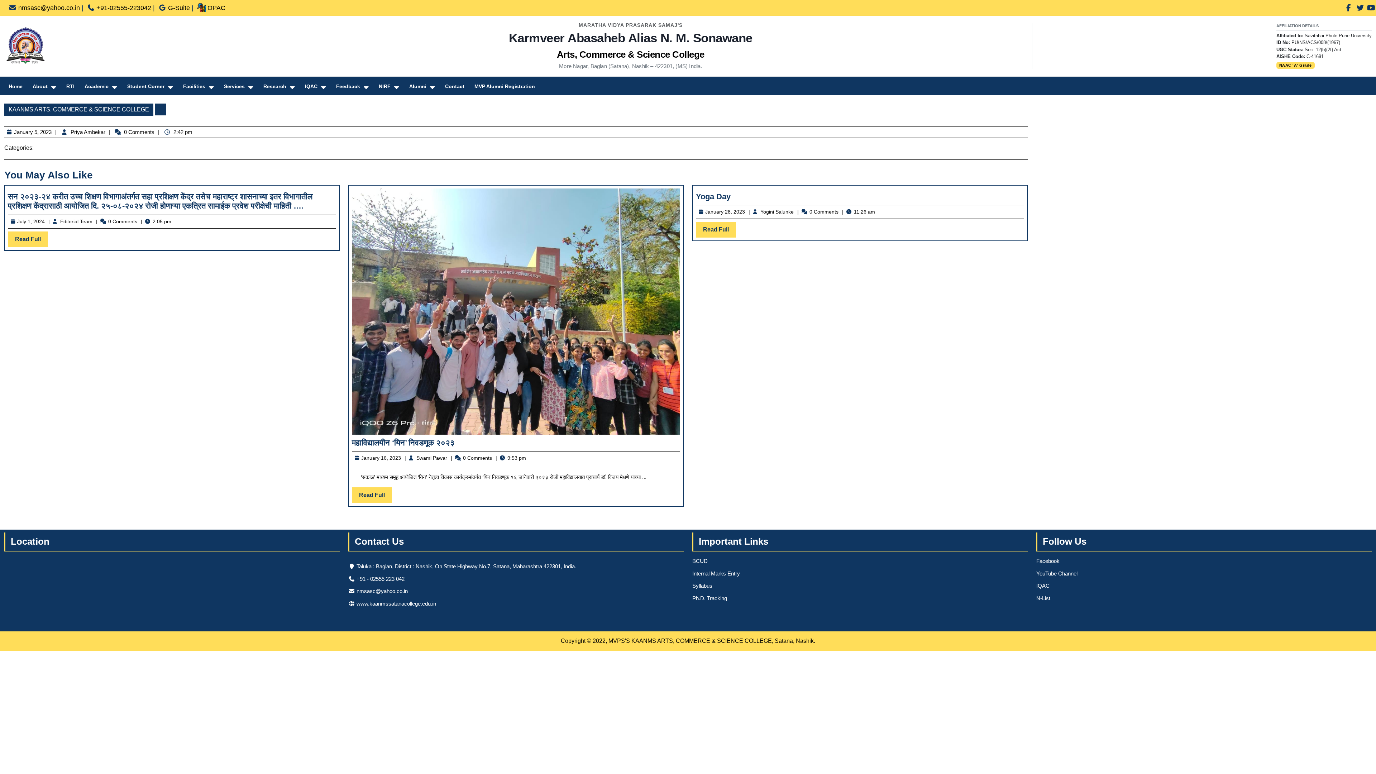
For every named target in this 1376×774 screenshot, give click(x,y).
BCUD (700, 561)
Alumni (417, 86)
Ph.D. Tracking (709, 598)
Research (274, 86)
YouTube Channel (1057, 573)
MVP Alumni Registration (504, 86)
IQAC (311, 86)
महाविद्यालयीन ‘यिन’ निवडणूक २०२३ (403, 442)
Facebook (1048, 561)
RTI (70, 86)
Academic (97, 86)
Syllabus (702, 586)
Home (16, 86)
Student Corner (145, 86)
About (40, 86)
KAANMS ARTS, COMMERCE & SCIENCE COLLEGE (79, 109)
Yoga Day (713, 196)
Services (234, 86)
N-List (1043, 598)
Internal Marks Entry (716, 573)
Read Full (31, 241)
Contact (454, 86)
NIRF (385, 86)
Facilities (194, 86)
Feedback (348, 86)
